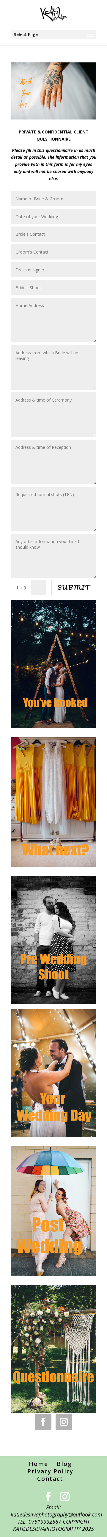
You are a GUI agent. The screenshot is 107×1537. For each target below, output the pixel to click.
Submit (73, 587)
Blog (64, 1464)
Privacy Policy (50, 1471)
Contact (50, 1479)
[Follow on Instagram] (64, 1422)
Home (38, 1464)
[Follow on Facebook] (43, 1422)
